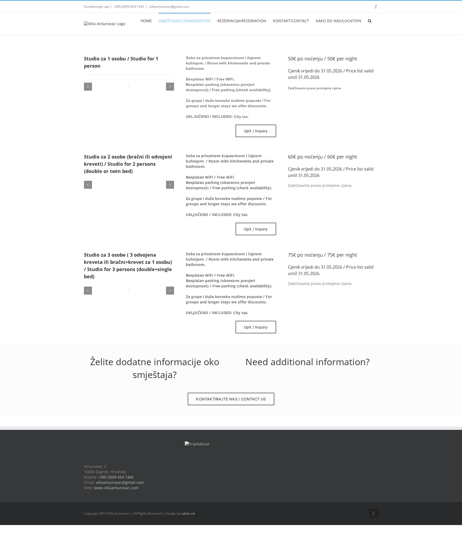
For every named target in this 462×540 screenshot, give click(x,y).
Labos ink (188, 513)
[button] (369, 20)
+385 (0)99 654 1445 (116, 477)
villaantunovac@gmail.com (169, 6)
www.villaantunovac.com (116, 487)
